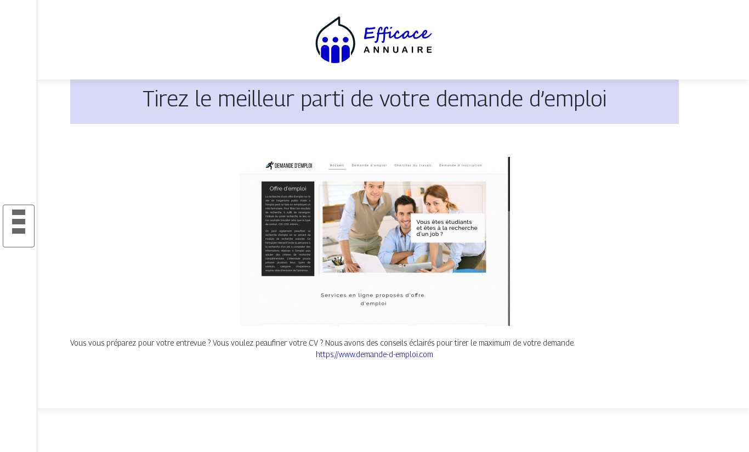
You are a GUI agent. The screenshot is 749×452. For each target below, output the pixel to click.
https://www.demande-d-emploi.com (374, 354)
